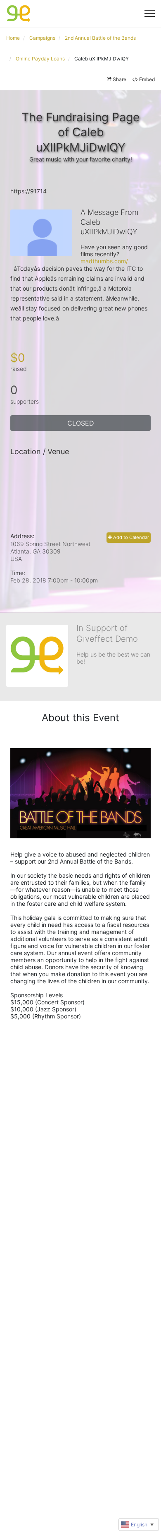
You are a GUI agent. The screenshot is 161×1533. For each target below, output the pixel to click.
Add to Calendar (130, 537)
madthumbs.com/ (104, 261)
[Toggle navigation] (149, 13)
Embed (147, 79)
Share (119, 79)
